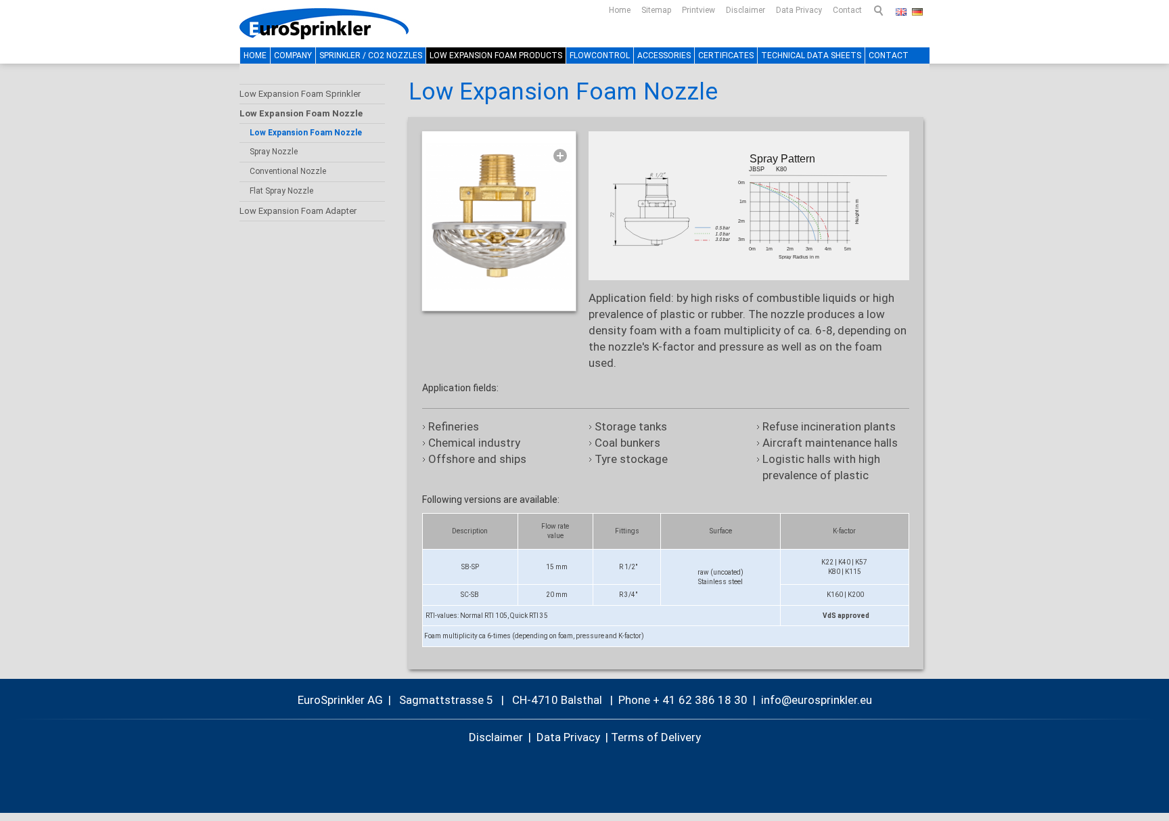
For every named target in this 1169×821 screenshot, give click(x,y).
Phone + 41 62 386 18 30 (683, 700)
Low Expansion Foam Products (496, 55)
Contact (847, 10)
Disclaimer (745, 10)
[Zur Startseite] (324, 23)
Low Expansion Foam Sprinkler (300, 94)
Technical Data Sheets (811, 55)
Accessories (664, 55)
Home (620, 10)
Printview (698, 10)
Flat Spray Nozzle (281, 191)
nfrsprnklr (810, 700)
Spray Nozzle (274, 151)
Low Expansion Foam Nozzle (301, 113)
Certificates (726, 55)
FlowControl (600, 55)
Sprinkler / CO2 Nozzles (370, 55)
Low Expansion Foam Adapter (298, 211)
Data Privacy (799, 10)
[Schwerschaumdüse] (499, 216)
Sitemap (656, 10)
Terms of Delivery (656, 737)
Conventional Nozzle (288, 171)
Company (293, 55)
